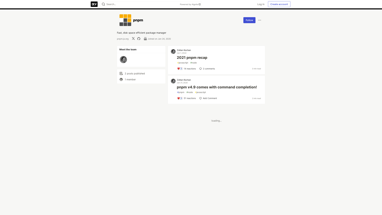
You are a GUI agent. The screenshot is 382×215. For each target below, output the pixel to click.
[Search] (103, 4)
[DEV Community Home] (94, 4)
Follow (249, 20)
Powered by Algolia (189, 4)
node (193, 62)
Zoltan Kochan (184, 50)
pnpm (180, 92)
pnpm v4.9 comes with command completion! (217, 87)
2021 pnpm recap (192, 57)
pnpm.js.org (123, 38)
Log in (260, 4)
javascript (182, 62)
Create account (279, 4)
